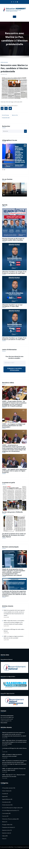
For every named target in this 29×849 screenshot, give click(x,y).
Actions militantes (6, 790)
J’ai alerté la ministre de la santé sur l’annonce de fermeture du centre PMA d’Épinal (14, 535)
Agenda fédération (6, 799)
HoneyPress (19, 847)
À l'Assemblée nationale (7, 788)
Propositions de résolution (7, 827)
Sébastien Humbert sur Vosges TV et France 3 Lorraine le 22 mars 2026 (14, 272)
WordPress (11, 847)
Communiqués (5, 813)
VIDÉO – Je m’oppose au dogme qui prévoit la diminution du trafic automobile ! (13, 425)
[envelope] (10, 108)
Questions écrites (6, 830)
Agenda (4, 796)
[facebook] (2, 108)
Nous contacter (4, 722)
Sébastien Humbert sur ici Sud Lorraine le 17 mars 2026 (12, 305)
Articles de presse (4, 62)
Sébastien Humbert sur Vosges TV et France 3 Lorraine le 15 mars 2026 (14, 338)
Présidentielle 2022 (6, 117)
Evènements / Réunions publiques (9, 819)
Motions (4, 821)
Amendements (5, 802)
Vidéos (3, 836)
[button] (25, 145)
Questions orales (6, 833)
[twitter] (6, 108)
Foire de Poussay (5, 115)
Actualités (4, 793)
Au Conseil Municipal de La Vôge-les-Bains (11, 807)
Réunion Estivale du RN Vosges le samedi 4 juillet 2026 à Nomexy (13, 239)
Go (25, 131)
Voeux (3, 838)
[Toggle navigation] (14, 17)
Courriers (4, 816)
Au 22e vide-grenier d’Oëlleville (12, 512)
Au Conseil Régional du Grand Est (9, 810)
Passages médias (6, 824)
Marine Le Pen (15, 115)
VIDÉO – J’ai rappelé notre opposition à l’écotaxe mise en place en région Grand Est (14, 470)
